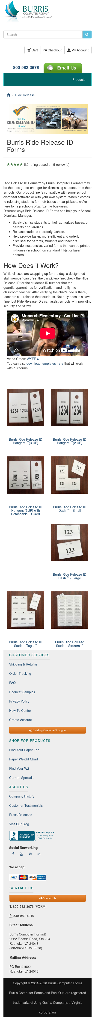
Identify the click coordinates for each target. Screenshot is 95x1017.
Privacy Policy (19, 701)
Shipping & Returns (23, 664)
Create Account (20, 719)
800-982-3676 (26, 67)
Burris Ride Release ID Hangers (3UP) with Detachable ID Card (25, 510)
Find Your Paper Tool (24, 749)
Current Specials (21, 777)
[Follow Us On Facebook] (13, 854)
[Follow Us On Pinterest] (30, 854)
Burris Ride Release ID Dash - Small (69, 509)
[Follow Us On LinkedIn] (39, 854)
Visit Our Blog (19, 824)
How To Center (20, 710)
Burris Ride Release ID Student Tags (25, 644)
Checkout (54, 50)
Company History (21, 796)
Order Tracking (20, 673)
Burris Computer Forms (65, 983)
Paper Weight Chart (23, 759)
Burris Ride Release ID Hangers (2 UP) (69, 441)
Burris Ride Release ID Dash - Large (69, 576)
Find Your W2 (19, 768)
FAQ (12, 682)
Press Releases (20, 814)
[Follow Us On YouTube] (21, 854)
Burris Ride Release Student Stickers (69, 644)
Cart (34, 50)
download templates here (45, 363)
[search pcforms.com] (87, 34)
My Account (80, 50)
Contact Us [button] (49, 898)
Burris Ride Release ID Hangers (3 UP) (25, 441)
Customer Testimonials (26, 805)
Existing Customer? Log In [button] (49, 730)
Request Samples (22, 692)
